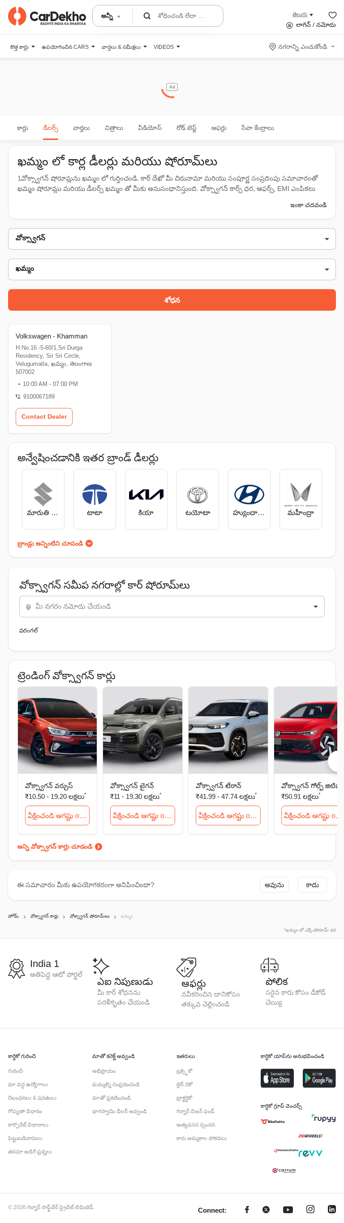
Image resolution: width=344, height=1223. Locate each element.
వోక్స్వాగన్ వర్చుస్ (49, 785)
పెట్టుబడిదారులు (25, 1138)
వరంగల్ (28, 630)
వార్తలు (81, 127)
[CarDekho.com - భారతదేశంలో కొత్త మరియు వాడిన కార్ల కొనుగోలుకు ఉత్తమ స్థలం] (47, 16)
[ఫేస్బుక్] (247, 1210)
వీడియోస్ (150, 127)
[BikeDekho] (273, 1121)
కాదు (312, 885)
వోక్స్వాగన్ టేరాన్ (218, 785)
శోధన (172, 300)
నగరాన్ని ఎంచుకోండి (302, 46)
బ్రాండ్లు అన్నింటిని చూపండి (50, 543)
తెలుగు (299, 14)
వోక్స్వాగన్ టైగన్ (132, 785)
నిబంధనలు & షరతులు (32, 1098)
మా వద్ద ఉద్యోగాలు (28, 1084)
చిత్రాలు (114, 127)
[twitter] (266, 1210)
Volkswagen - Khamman (51, 336)
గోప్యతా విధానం (25, 1111)
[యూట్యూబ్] (288, 1210)
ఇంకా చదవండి (308, 204)
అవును (274, 885)
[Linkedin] (332, 1210)
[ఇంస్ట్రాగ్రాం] (310, 1210)
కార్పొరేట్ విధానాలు (28, 1125)
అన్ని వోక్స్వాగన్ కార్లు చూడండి (54, 846)
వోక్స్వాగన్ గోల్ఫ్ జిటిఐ (310, 785)
